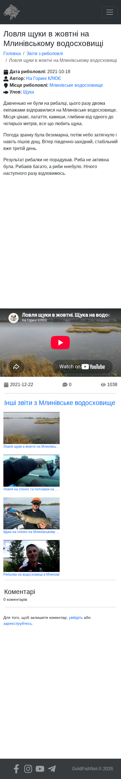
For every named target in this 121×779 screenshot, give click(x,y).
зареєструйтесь (17, 623)
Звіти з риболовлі (44, 53)
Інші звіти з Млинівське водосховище (59, 402)
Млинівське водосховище (76, 85)
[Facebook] (15, 768)
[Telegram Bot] (50, 768)
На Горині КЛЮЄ (43, 78)
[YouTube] (38, 768)
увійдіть (76, 617)
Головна (12, 53)
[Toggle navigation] (110, 12)
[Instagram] (27, 768)
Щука (28, 92)
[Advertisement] (60, 245)
